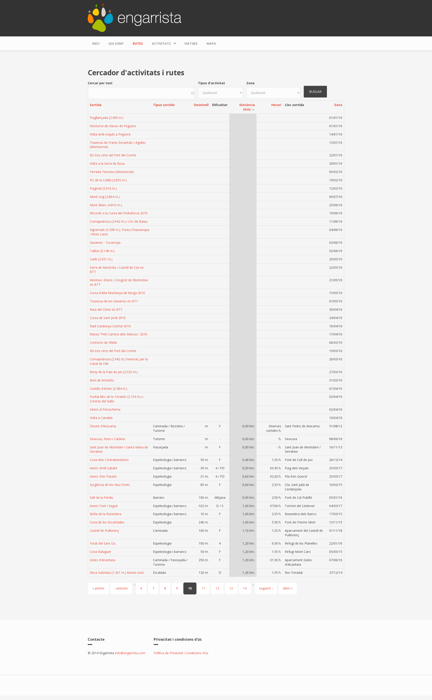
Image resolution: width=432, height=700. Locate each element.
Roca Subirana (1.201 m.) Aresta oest (117, 572)
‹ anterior (121, 588)
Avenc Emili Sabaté (103, 468)
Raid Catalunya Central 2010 (110, 326)
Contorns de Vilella (103, 342)
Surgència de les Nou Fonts (110, 485)
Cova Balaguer (100, 551)
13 (231, 588)
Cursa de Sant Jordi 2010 (108, 318)
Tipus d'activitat (211, 83)
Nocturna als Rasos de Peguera (113, 126)
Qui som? (116, 43)
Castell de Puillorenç (104, 530)
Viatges (191, 43)
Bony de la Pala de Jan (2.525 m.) (114, 372)
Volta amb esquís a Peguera (110, 134)
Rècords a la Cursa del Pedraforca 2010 (118, 213)
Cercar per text (100, 83)
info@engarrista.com (130, 653)
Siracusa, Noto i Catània (107, 439)
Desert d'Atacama (103, 426)
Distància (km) (247, 107)
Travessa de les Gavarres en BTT (114, 301)
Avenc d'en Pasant (103, 476)
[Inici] (134, 17)
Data (338, 105)
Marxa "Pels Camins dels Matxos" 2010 (118, 334)
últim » (287, 588)
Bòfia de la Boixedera (105, 514)
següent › (266, 588)
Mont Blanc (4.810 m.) (106, 205)
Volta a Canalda (101, 418)
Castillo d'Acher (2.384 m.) (108, 388)
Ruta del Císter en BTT (106, 309)
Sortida (95, 105)
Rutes (138, 43)
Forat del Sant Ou (102, 543)
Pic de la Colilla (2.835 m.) (108, 180)
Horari (276, 105)
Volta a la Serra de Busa (107, 163)
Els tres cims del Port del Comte (113, 155)
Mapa (211, 43)
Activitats (159, 42)
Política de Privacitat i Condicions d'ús (181, 653)
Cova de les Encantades (107, 522)
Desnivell (201, 105)
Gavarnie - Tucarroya (105, 242)
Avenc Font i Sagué (104, 506)
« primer (98, 588)
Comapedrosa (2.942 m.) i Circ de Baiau (118, 221)
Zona (250, 83)
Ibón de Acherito (102, 380)
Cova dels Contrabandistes (109, 460)
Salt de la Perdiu (101, 497)
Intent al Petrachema (105, 409)
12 (217, 588)
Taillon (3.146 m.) (102, 251)
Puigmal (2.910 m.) (103, 188)
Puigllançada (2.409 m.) (106, 117)
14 (245, 588)
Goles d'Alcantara (102, 560)
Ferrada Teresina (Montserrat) (112, 172)
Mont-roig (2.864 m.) (105, 197)
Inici (95, 43)
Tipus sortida (164, 105)
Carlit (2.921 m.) (101, 259)
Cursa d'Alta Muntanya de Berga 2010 (117, 293)
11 (203, 588)
